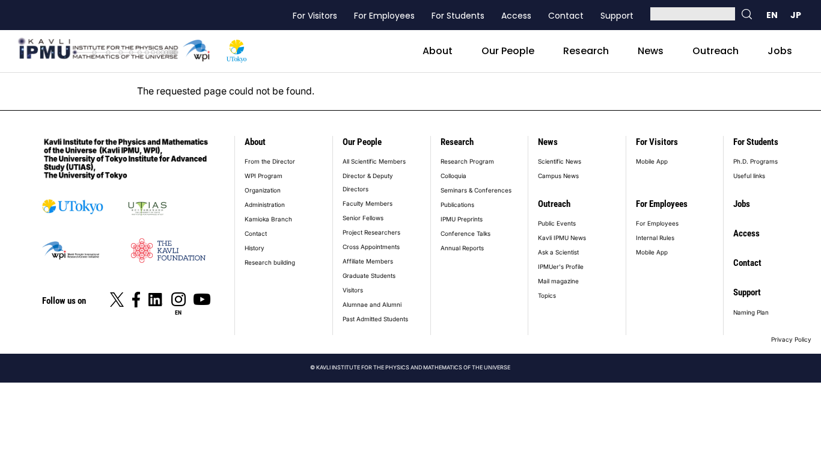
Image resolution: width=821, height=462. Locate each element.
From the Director (270, 161)
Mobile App (652, 161)
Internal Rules (655, 237)
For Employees (384, 16)
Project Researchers (371, 232)
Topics (547, 295)
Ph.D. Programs (755, 161)
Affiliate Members (368, 261)
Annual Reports (462, 247)
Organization (263, 190)
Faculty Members (367, 203)
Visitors (353, 290)
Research (586, 51)
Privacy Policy (791, 339)
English (772, 15)
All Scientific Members (374, 161)
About (438, 51)
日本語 (796, 15)
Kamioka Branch (268, 219)
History (254, 247)
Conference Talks (465, 233)
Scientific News (559, 161)
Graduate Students (369, 275)
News (651, 51)
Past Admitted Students (375, 318)
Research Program (467, 161)
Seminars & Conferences (476, 190)
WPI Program (263, 175)
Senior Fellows (363, 217)
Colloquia (453, 175)
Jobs (780, 51)
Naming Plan (751, 312)
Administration (265, 204)
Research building (270, 262)
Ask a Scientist (558, 252)
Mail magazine (558, 281)
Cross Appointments (371, 246)
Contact (566, 16)
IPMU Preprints (462, 219)
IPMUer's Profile (561, 266)
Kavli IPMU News (562, 237)
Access (516, 16)
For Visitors (315, 16)
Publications (457, 204)
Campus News (558, 175)
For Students (458, 16)
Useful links (749, 175)
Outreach (715, 51)
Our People (507, 51)
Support (616, 16)
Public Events (557, 223)
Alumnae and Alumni (372, 304)
